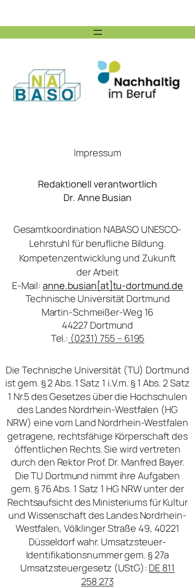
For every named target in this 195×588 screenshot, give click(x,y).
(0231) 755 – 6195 (106, 338)
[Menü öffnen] (98, 32)
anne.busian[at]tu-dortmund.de (113, 285)
